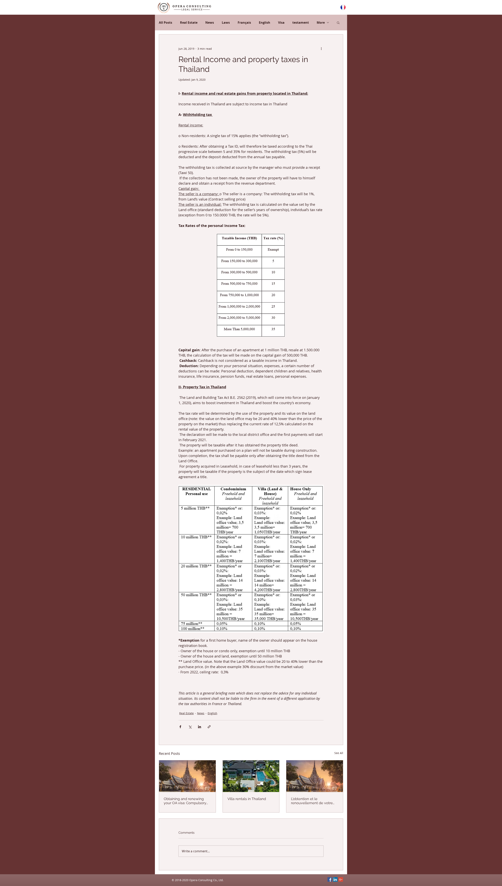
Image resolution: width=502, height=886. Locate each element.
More (321, 22)
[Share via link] (209, 727)
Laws (226, 22)
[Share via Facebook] (180, 727)
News (209, 22)
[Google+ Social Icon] (340, 879)
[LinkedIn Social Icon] (335, 879)
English (264, 22)
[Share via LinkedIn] (199, 727)
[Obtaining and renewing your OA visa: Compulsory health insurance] (187, 776)
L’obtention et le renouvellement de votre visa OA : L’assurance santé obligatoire (313, 801)
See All (338, 753)
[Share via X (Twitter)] (190, 727)
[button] (338, 22)
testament (300, 22)
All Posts (165, 22)
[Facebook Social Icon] (329, 879)
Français (244, 22)
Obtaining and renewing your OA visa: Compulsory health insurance (185, 801)
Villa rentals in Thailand (246, 799)
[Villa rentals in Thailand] (251, 776)
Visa (281, 22)
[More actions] (321, 48)
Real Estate (188, 22)
